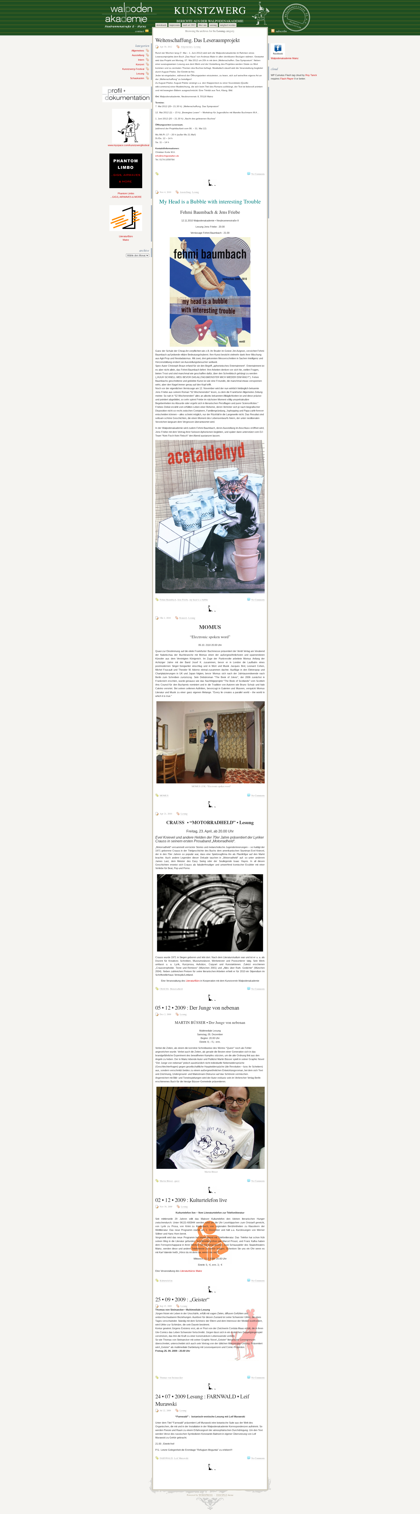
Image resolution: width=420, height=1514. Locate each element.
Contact (139, 31)
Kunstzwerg (210, 10)
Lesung (140, 73)
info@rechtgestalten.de (167, 156)
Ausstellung (138, 55)
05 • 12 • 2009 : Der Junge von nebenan (197, 1007)
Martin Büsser (166, 1180)
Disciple (221, 1494)
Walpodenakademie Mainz (285, 58)
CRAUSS (164, 988)
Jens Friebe (182, 599)
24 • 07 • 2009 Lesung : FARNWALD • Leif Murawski (202, 1399)
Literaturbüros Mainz (191, 1271)
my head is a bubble (198, 599)
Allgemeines (137, 50)
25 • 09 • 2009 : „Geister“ (182, 1299)
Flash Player (287, 78)
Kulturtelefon (166, 1280)
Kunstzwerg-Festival (133, 69)
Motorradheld (176, 988)
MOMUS (164, 795)
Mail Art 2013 (189, 24)
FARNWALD (166, 1458)
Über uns (202, 24)
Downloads (161, 24)
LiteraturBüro (193, 980)
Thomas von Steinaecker (171, 1377)
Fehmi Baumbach (168, 599)
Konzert (140, 64)
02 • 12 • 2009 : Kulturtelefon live (191, 1199)
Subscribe (281, 31)
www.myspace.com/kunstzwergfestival (128, 145)
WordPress (206, 1494)
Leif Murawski (181, 1458)
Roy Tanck (311, 75)
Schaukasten (137, 78)
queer (177, 1180)
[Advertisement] (284, 152)
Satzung (213, 24)
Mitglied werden (227, 24)
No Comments (258, 173)
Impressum (175, 24)
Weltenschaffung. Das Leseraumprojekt (197, 40)
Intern (141, 59)
